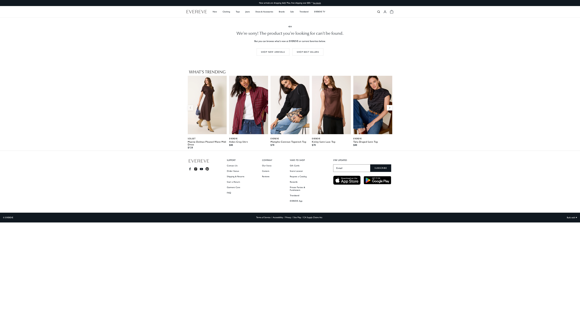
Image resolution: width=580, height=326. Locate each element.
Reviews (265, 176)
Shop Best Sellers (308, 52)
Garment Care (233, 187)
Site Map (297, 217)
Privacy (288, 217)
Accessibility (278, 217)
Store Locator (296, 171)
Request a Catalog (298, 176)
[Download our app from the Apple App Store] (347, 180)
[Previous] (190, 107)
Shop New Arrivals (273, 52)
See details (317, 3)
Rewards (294, 182)
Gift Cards (294, 165)
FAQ (229, 193)
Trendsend (304, 11)
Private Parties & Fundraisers (297, 188)
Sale (292, 11)
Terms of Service (263, 217)
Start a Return (233, 182)
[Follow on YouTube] (201, 169)
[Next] (389, 107)
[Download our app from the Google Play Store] (377, 180)
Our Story (267, 165)
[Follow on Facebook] (190, 169)
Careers (265, 171)
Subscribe (381, 168)
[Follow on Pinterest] (207, 169)
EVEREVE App (296, 201)
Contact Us (232, 165)
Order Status (233, 171)
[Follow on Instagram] (195, 169)
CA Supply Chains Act (312, 217)
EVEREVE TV (319, 11)
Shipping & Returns (235, 176)
